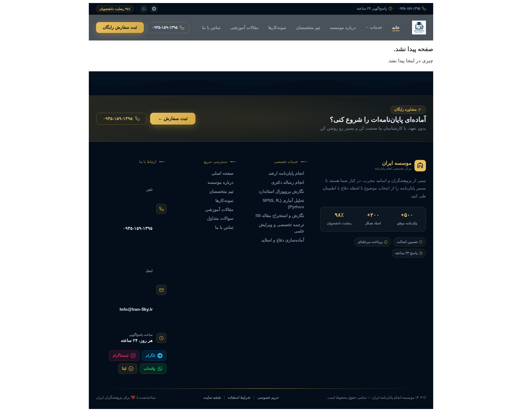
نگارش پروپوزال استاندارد (281, 191)
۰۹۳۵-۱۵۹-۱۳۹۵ (409, 9)
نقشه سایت (212, 397)
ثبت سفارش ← (173, 118)
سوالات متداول (220, 218)
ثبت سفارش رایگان (120, 27)
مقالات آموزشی (244, 27)
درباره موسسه (343, 27)
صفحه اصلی (222, 173)
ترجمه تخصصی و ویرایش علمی (281, 227)
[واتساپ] (143, 8)
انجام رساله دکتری (287, 182)
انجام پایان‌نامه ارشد (286, 173)
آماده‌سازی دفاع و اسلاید (282, 240)
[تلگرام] (154, 8)
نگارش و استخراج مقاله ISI (280, 215)
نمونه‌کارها (277, 27)
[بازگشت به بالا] (15, 400)
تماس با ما (211, 27)
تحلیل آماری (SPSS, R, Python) (283, 203)
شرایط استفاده (239, 397)
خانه (396, 27)
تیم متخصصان (308, 27)
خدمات (376, 27)
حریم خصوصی (268, 397)
